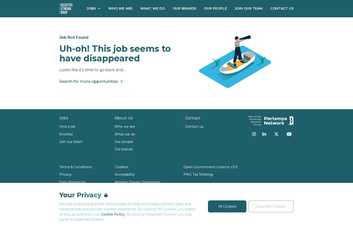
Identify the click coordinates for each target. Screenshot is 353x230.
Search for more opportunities (88, 81)
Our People (215, 8)
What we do (125, 134)
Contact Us (282, 8)
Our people (124, 142)
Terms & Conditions (75, 167)
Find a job (67, 126)
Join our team (71, 142)
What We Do (152, 8)
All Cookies (227, 206)
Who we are (125, 126)
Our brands (124, 149)
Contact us (194, 126)
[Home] (66, 8)
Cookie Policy (113, 214)
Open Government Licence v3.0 (210, 167)
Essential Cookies (271, 206)
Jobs (91, 8)
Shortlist (66, 134)
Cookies (121, 167)
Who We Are (120, 8)
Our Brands (184, 8)
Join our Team (249, 8)
